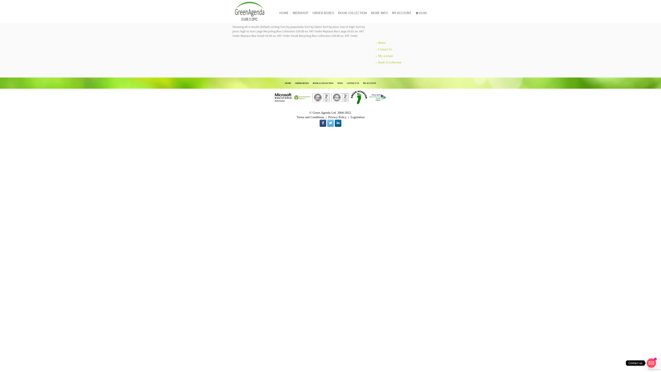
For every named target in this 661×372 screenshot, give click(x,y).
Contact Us (385, 49)
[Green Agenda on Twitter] (330, 123)
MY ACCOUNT (369, 83)
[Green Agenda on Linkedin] (338, 123)
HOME (288, 83)
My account (385, 56)
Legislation (358, 117)
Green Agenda (249, 11)
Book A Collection (389, 62)
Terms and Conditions (310, 117)
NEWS (340, 83)
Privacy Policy (337, 117)
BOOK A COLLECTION (323, 83)
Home (382, 42)
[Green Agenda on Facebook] (323, 123)
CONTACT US (353, 83)
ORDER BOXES (302, 83)
